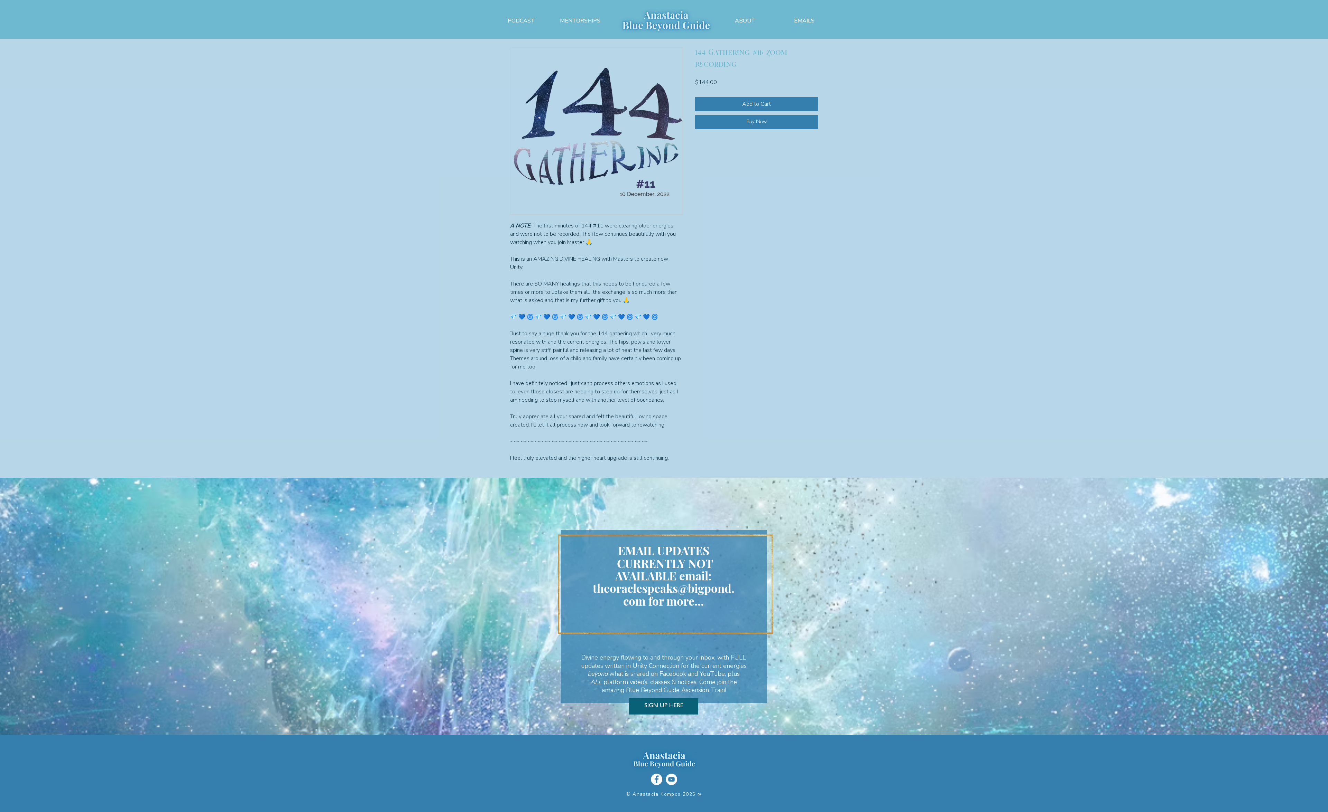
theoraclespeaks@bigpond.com (664, 594)
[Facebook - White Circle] (656, 779)
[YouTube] (671, 779)
